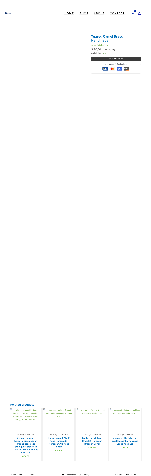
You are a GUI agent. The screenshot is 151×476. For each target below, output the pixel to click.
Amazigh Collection (99, 45)
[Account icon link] (139, 13)
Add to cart (116, 59)
